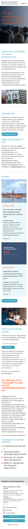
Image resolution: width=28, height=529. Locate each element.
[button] (14, 524)
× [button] (26, 484)
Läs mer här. (6, 504)
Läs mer (6, 238)
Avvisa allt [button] (14, 520)
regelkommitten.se (17, 167)
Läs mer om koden (10, 134)
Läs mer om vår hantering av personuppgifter (10, 372)
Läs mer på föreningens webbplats (12, 435)
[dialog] (14, 506)
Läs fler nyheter (9, 300)
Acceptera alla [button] (14, 516)
